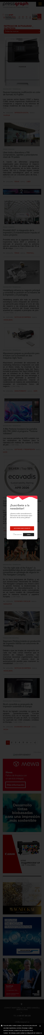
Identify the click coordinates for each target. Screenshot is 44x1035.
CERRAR (28, 534)
